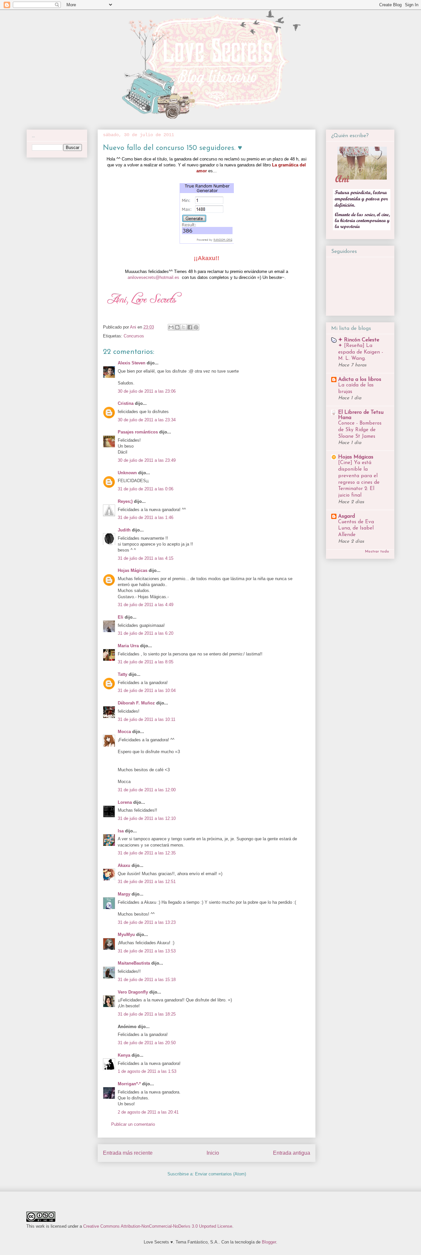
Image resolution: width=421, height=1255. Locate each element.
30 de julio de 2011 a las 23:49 (147, 460)
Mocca (124, 731)
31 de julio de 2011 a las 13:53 (147, 950)
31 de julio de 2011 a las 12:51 (147, 881)
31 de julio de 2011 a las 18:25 (147, 1014)
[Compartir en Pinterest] (196, 327)
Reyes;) (125, 501)
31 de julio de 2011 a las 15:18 (147, 979)
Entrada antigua (291, 1153)
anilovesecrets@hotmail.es (153, 277)
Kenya (124, 1055)
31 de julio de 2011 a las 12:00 (147, 789)
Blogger (269, 1242)
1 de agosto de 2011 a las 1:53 (147, 1071)
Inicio (213, 1153)
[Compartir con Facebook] (189, 327)
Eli (120, 617)
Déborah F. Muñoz (136, 703)
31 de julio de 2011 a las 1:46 (145, 517)
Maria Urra (128, 645)
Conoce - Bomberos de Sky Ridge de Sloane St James (360, 430)
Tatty (122, 674)
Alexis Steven (131, 362)
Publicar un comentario (133, 1124)
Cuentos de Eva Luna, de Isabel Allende (356, 529)
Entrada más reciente (128, 1153)
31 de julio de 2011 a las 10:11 (146, 719)
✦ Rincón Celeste (358, 340)
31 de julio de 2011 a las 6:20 (145, 633)
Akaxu (124, 865)
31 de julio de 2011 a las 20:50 (147, 1042)
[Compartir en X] (183, 327)
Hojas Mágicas (132, 570)
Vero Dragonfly (133, 992)
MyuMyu (126, 934)
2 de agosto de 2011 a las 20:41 (148, 1112)
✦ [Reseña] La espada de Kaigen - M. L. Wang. (360, 352)
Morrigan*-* (129, 1083)
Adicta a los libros (359, 379)
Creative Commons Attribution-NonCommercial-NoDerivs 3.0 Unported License (157, 1226)
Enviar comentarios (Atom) (220, 1173)
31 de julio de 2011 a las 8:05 (145, 661)
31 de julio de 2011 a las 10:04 (147, 690)
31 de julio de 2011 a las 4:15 (145, 558)
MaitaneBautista (134, 963)
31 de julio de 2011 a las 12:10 (147, 818)
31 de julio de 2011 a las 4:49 (145, 604)
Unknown (127, 472)
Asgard (346, 516)
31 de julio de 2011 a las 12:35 (147, 852)
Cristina (126, 403)
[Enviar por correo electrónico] (171, 327)
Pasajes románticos (138, 432)
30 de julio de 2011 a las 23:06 (147, 391)
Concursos (134, 335)
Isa (121, 830)
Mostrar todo (377, 552)
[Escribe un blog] (177, 327)
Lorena (125, 802)
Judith (124, 530)
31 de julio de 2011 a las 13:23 (147, 922)
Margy (124, 894)
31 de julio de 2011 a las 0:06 (145, 488)
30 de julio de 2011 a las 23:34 (147, 419)
